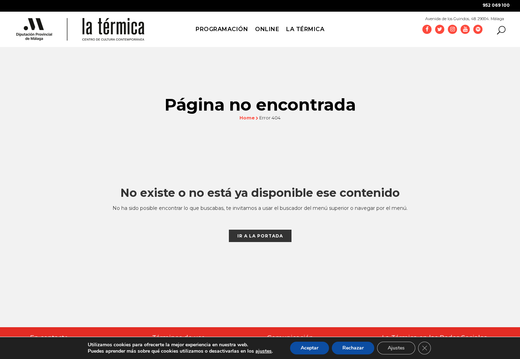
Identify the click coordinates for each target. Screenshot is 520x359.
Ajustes (396, 348)
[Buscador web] (499, 29)
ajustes (263, 351)
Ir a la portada (260, 236)
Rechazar (353, 348)
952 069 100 (496, 5)
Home (247, 117)
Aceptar (309, 348)
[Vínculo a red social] (427, 29)
